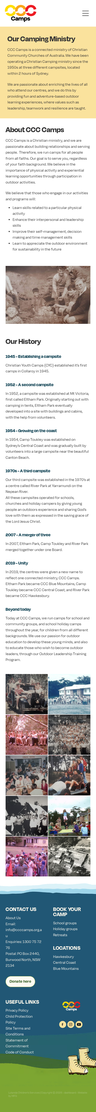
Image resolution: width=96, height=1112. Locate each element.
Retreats (60, 935)
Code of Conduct (20, 1052)
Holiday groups (65, 929)
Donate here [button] (20, 981)
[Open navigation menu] (85, 13)
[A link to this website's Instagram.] (70, 1024)
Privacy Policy (17, 1010)
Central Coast (64, 962)
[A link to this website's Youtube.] (78, 1024)
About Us (13, 918)
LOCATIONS (66, 948)
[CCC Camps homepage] (42, 13)
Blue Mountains (66, 968)
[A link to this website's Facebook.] (62, 1024)
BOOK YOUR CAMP (67, 911)
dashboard (70, 1092)
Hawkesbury (63, 956)
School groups (65, 923)
